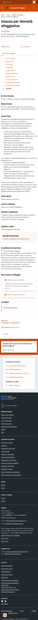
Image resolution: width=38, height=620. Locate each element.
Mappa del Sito (13, 613)
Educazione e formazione (8, 460)
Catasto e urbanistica (17, 15)
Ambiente (4, 445)
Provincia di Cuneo (6, 569)
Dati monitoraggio (6, 611)
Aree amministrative (7, 415)
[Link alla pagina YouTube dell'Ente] (2, 601)
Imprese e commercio (7, 466)
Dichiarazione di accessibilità (9, 580)
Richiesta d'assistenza (8, 592)
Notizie (3, 485)
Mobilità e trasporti (7, 469)
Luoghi (3, 498)
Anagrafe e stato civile (8, 448)
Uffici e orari (4, 538)
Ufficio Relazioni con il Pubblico (10, 535)
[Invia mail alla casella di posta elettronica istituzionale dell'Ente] (16, 520)
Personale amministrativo (9, 426)
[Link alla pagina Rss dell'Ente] (5, 601)
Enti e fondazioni (6, 421)
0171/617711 (11, 518)
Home (2, 15)
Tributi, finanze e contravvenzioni (11, 475)
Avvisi (3, 488)
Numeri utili (4, 541)
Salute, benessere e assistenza (10, 472)
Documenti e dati (6, 418)
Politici (3, 429)
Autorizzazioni (5, 451)
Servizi (8, 15)
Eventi (3, 501)
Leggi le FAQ (5, 585)
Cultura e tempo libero (8, 457)
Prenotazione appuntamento (10, 589)
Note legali (4, 577)
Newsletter (4, 604)
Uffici (2, 432)
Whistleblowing (6, 571)
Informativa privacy (7, 574)
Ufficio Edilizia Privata (10, 307)
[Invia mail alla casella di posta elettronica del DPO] (17, 551)
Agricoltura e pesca (7, 442)
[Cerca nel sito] (32, 8)
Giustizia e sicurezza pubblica (10, 463)
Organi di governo (6, 424)
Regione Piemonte (7, 2)
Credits (33, 611)
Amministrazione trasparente (10, 583)
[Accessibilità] (4, 615)
